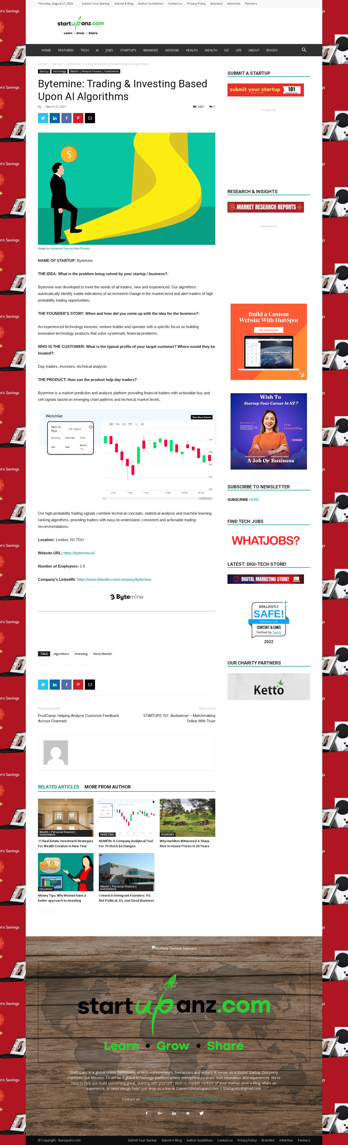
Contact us (175, 3)
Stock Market (102, 654)
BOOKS (272, 50)
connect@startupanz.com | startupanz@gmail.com (184, 1099)
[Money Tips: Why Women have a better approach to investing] (65, 872)
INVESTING (107, 834)
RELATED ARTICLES (58, 786)
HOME (46, 50)
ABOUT (254, 50)
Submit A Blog (123, 3)
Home (42, 64)
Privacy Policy (196, 3)
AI (97, 50)
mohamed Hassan (61, 248)
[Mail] (188, 1113)
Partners (251, 3)
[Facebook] (146, 1113)
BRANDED (150, 50)
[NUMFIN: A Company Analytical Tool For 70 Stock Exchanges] (126, 818)
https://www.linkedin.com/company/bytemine (114, 579)
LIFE (239, 50)
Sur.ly (277, 632)
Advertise (233, 3)
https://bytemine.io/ (79, 553)
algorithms (61, 654)
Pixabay (85, 248)
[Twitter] (201, 1113)
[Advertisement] (217, 25)
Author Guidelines (150, 3)
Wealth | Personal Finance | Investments (94, 71)
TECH (85, 50)
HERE (254, 500)
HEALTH (192, 50)
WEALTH (211, 50)
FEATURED (66, 50)
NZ (226, 50)
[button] (304, 50)
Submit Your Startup (96, 3)
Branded (216, 3)
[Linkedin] (174, 1113)
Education (45, 889)
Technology (59, 71)
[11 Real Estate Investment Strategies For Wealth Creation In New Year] (65, 818)
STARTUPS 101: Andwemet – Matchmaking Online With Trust (179, 718)
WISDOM (172, 50)
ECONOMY (167, 834)
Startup (57, 64)
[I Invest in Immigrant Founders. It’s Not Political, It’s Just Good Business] (126, 872)
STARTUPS (128, 50)
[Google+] (160, 1113)
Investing (81, 654)
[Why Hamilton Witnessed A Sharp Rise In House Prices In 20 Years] (187, 818)
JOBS (109, 50)
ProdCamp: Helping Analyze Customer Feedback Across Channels (78, 718)
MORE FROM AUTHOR (108, 786)
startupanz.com (269, 621)
